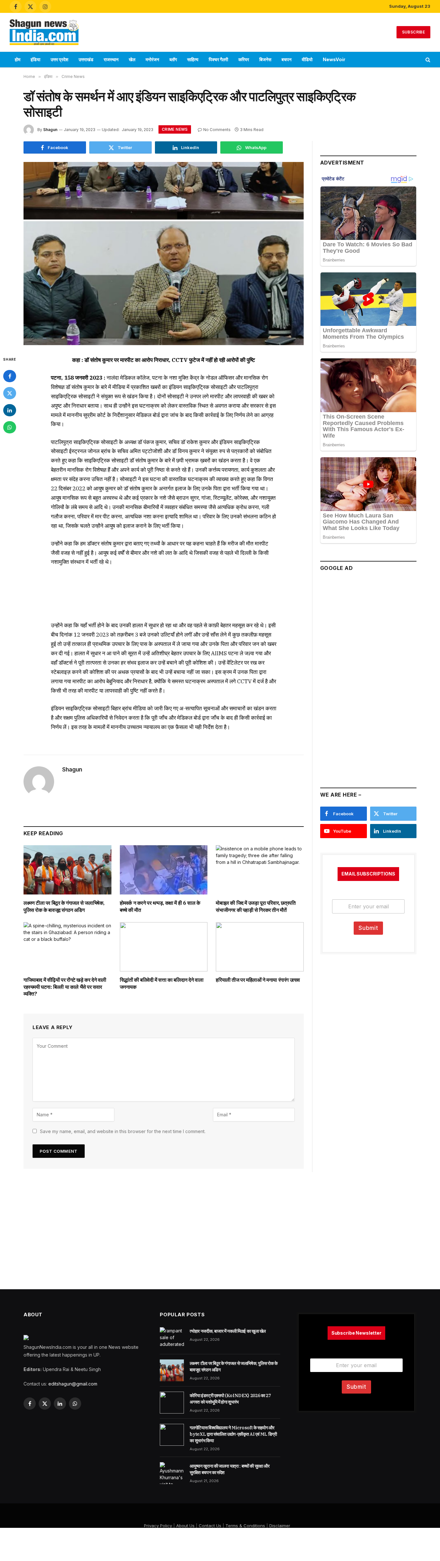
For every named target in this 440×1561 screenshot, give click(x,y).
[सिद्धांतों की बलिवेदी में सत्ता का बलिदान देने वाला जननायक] (164, 946)
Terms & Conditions (245, 1525)
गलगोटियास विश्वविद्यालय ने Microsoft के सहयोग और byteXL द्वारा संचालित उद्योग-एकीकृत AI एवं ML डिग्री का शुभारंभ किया (233, 1434)
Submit (368, 928)
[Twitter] (9, 393)
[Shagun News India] (44, 32)
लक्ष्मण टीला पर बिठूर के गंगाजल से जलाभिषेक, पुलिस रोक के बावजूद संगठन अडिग (64, 906)
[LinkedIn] (9, 410)
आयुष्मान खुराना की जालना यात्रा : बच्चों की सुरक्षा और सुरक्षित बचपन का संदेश (229, 1469)
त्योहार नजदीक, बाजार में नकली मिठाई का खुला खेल (228, 1331)
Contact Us (210, 1525)
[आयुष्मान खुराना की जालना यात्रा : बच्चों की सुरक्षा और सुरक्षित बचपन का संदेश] (172, 1473)
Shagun (50, 129)
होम (17, 59)
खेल (132, 59)
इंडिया (35, 59)
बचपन (287, 59)
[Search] (427, 59)
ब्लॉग (173, 59)
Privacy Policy (158, 1525)
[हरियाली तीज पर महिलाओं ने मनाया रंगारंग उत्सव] (260, 946)
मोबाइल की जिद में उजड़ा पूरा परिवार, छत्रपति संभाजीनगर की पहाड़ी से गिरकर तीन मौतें (255, 906)
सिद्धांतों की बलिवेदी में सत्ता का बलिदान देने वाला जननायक (162, 983)
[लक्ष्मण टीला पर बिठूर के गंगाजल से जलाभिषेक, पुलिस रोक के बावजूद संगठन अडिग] (67, 869)
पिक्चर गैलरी (218, 59)
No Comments (217, 129)
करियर (243, 59)
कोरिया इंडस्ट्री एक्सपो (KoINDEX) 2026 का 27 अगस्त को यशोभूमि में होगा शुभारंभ (230, 1399)
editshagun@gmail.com (72, 1383)
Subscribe (413, 32)
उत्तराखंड (86, 59)
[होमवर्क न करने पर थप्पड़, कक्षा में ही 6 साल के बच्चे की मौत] (164, 869)
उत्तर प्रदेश (59, 59)
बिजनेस (265, 59)
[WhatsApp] (9, 427)
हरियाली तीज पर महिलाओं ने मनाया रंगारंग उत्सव (258, 980)
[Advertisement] (220, 31)
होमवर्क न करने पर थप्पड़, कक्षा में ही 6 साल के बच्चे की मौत (160, 906)
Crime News (175, 129)
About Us (185, 1525)
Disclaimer (279, 1525)
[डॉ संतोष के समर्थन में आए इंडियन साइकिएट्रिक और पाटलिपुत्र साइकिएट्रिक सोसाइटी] (164, 253)
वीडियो (307, 59)
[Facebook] (9, 376)
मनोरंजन (152, 59)
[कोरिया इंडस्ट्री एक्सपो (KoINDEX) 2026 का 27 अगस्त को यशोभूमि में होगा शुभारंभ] (172, 1403)
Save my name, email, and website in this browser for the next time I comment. (123, 1131)
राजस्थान (111, 59)
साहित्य (192, 59)
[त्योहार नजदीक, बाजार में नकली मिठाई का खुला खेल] (172, 1338)
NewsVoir (334, 59)
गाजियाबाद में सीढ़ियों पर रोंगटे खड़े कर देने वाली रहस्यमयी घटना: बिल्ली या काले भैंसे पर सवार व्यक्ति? (65, 987)
